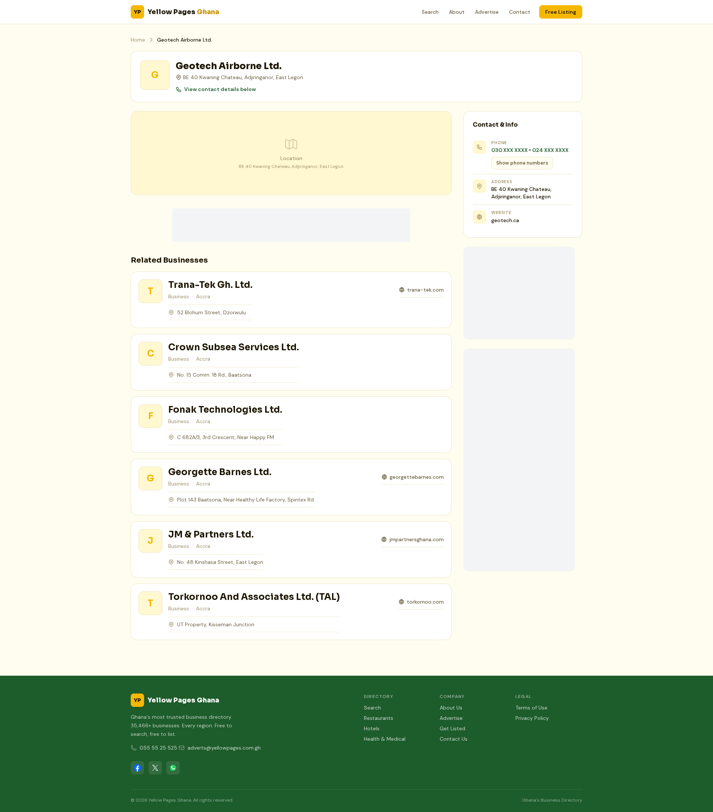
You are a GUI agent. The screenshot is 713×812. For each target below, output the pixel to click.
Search (430, 12)
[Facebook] (137, 767)
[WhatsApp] (173, 767)
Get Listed (452, 728)
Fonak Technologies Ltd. (225, 409)
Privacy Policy (532, 718)
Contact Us (454, 738)
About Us (451, 707)
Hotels (372, 728)
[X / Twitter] (155, 767)
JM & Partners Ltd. (211, 534)
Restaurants (378, 718)
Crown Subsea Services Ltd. (233, 347)
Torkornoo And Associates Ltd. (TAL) (254, 596)
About (457, 12)
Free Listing (560, 12)
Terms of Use (531, 707)
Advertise (487, 12)
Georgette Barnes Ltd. (219, 472)
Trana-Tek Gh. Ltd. (210, 284)
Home (138, 39)
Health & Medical (385, 738)
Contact (519, 12)
